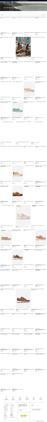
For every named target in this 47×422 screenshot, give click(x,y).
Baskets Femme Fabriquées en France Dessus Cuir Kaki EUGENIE (17, 349)
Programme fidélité (6, 405)
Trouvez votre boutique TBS (36, 409)
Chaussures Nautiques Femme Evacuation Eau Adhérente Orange (37, 309)
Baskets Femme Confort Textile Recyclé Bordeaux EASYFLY (39, 201)
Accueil (4, 12)
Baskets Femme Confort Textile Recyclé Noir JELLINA (39, 285)
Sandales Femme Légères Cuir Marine (17, 161)
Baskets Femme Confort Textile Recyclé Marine (39, 77)
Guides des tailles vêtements (6, 407)
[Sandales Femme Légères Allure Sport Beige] (6, 172)
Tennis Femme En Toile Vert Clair (39, 117)
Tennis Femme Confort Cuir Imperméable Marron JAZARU (4, 201)
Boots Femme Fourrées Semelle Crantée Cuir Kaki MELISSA (23, 57)
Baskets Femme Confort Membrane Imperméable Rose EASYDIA (40, 245)
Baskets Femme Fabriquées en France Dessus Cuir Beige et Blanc (6, 118)
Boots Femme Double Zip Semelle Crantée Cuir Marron (7, 57)
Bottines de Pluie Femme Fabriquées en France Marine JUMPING (6, 265)
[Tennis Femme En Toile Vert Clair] (41, 108)
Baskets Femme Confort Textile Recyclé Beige (39, 349)
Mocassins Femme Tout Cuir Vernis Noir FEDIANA (17, 329)
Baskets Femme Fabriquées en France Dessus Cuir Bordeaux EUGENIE (29, 349)
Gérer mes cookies (12, 417)
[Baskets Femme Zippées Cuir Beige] (17, 172)
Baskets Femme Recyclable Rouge (5, 369)
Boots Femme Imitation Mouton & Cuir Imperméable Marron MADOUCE (6, 285)
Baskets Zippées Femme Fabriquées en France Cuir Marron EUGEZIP (40, 329)
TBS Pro (11, 409)
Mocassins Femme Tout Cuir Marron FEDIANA (29, 329)
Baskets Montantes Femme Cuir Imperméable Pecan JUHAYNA (16, 245)
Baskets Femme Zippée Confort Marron (6, 161)
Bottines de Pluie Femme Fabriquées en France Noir (17, 33)
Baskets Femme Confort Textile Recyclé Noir (37, 225)
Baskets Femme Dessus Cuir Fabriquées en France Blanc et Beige (40, 182)
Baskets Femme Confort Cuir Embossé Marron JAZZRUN (22, 309)
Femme (4, 2)
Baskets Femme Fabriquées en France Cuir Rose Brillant (6, 389)
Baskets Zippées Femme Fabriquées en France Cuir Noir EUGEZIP (6, 349)
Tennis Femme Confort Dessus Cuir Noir (29, 32)
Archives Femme (13, 12)
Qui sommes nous (12, 405)
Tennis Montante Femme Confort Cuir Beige (7, 225)
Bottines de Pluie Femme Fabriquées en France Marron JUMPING (6, 77)
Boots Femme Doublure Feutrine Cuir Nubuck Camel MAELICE (40, 265)
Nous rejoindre (12, 406)
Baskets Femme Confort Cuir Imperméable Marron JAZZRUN (7, 309)
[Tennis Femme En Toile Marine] (38, 131)
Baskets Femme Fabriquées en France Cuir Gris (6, 33)
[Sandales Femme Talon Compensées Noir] (8, 131)
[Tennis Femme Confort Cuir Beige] (29, 172)
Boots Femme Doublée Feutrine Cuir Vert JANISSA (5, 329)
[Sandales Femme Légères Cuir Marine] (17, 153)
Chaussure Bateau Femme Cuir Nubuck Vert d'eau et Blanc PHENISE (17, 117)
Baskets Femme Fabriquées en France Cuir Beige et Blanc (40, 97)
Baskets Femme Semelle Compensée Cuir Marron (40, 32)
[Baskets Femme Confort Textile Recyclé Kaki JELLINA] (29, 108)
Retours (5, 413)
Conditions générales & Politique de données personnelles (11, 414)
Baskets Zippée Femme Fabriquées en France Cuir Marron (17, 369)
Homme (8, 2)
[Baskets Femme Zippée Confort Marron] (6, 153)
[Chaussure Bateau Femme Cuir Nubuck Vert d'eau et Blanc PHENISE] (17, 108)
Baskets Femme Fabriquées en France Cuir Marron (29, 369)
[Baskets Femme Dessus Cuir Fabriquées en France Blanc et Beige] (41, 172)
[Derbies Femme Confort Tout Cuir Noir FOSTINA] (41, 153)
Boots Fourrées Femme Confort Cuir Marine (29, 161)
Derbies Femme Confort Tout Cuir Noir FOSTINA (40, 161)
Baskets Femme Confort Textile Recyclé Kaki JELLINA (28, 117)
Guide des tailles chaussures (6, 409)
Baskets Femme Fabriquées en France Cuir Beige (29, 97)
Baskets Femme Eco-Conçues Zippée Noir (36, 57)
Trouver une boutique (5, 415)
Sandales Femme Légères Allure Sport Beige (6, 181)
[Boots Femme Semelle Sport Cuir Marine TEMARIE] (23, 131)
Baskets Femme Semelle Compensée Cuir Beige (17, 265)
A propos (11, 2)
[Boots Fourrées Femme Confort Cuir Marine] (29, 153)
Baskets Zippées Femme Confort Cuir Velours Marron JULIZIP (17, 285)
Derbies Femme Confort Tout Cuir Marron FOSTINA (16, 201)
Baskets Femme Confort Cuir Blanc (28, 201)
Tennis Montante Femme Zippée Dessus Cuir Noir (29, 245)
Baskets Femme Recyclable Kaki (16, 97)
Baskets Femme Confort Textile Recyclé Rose (16, 77)
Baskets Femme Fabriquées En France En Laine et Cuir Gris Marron (40, 369)
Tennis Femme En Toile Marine (35, 142)
